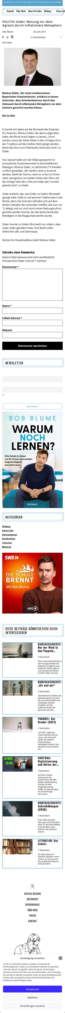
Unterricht (7, 530)
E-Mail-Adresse (12, 318)
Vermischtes (8, 538)
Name (7, 306)
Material (6, 547)
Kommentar (10, 267)
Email (4, 385)
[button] (60, 958)
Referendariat (9, 534)
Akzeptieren (32, 989)
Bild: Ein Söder (8, 115)
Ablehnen (32, 997)
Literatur (7, 542)
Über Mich (21, 11)
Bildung (6, 526)
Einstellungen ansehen (32, 1005)
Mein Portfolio (35, 11)
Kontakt (10, 11)
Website (7, 330)
